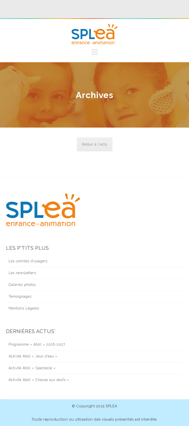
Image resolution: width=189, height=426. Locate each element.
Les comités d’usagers (28, 261)
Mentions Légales (24, 308)
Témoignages (20, 296)
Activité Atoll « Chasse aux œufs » (39, 380)
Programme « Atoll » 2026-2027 (37, 344)
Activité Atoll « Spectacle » (32, 368)
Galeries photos (22, 285)
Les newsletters (22, 273)
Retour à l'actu (94, 144)
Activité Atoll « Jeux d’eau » (33, 356)
